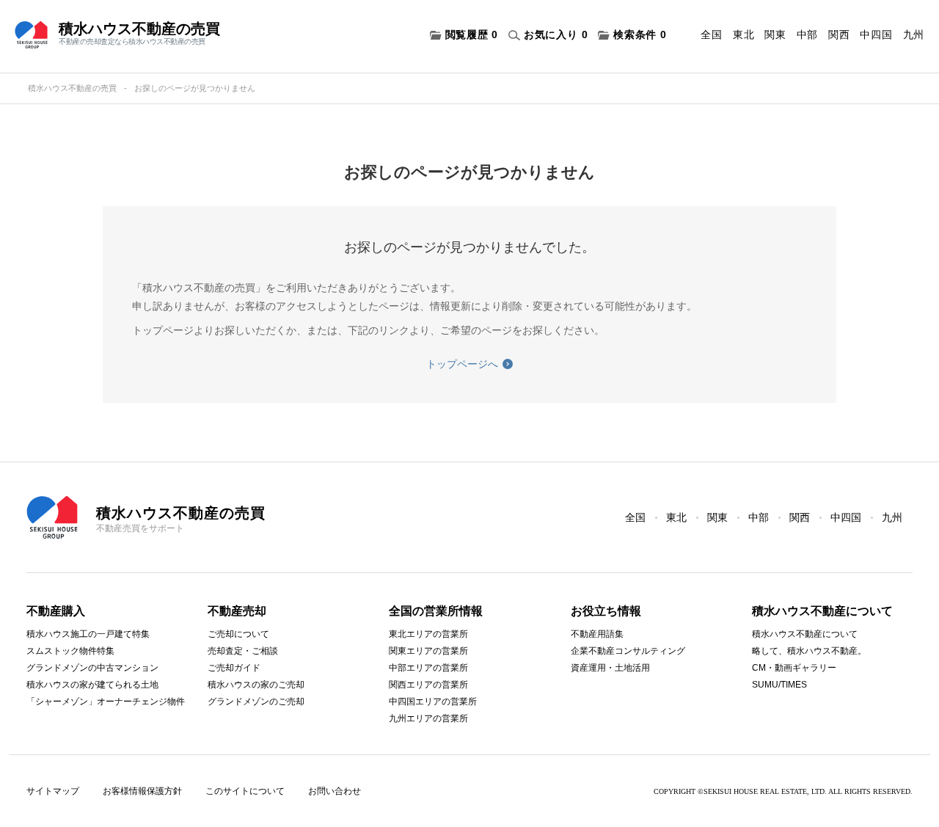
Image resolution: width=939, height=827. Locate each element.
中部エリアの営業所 (428, 668)
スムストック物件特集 (70, 651)
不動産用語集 (597, 634)
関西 (839, 34)
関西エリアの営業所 (428, 685)
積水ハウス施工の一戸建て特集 (88, 634)
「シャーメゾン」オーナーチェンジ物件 (105, 701)
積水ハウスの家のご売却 (256, 685)
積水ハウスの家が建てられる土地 (92, 685)
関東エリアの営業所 (428, 651)
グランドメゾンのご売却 (256, 701)
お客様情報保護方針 (142, 791)
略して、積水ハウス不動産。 (809, 651)
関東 (775, 34)
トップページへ (462, 364)
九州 (913, 34)
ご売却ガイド (234, 668)
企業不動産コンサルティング (628, 651)
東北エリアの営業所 (428, 634)
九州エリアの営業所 (428, 718)
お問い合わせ (334, 791)
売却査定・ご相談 (243, 651)
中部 (807, 34)
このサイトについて (245, 791)
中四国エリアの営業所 (433, 701)
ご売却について (238, 634)
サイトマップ (52, 791)
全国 (711, 34)
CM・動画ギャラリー (794, 668)
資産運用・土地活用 (610, 668)
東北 (743, 34)
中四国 (876, 34)
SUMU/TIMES (779, 685)
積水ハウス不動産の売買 (72, 88)
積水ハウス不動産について (805, 634)
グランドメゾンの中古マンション (92, 668)
